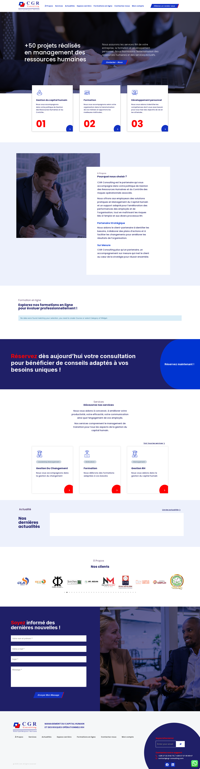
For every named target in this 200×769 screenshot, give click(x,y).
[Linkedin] (173, 764)
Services (59, 6)
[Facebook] (167, 764)
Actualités (70, 6)
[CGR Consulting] (28, 5)
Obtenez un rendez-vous (164, 6)
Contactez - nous (114, 62)
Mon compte (138, 6)
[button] (179, 364)
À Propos (49, 6)
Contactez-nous (122, 6)
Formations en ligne (103, 6)
